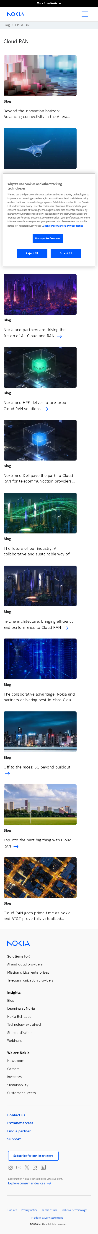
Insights (14, 992)
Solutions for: (18, 956)
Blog (10, 1000)
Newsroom (15, 1061)
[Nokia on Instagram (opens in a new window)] (10, 1167)
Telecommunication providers (30, 980)
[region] (49, 220)
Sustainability (17, 1085)
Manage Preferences (47, 238)
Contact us (16, 1115)
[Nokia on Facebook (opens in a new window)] (35, 1167)
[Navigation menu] (86, 15)
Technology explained (24, 1024)
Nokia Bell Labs (19, 1016)
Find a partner (19, 1131)
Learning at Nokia (21, 1008)
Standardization (19, 1032)
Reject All (32, 253)
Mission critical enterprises (28, 972)
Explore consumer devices (26, 1183)
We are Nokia (18, 1052)
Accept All (66, 253)
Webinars (14, 1040)
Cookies (12, 1210)
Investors (14, 1077)
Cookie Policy (50, 226)
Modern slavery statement (47, 1217)
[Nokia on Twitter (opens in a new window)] (27, 1167)
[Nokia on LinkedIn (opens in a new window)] (43, 1167)
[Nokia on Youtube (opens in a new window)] (18, 1167)
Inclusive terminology (74, 1210)
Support (14, 1139)
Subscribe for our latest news (33, 1156)
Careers (13, 1069)
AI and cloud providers (25, 964)
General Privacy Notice (70, 226)
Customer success (21, 1093)
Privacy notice (29, 1210)
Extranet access (20, 1123)
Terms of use (49, 1210)
